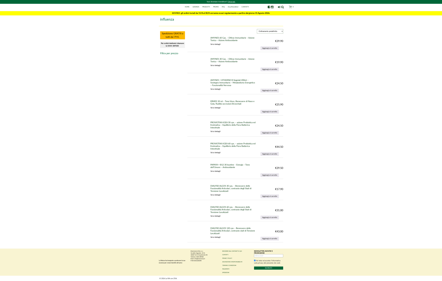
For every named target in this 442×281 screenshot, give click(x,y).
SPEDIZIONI (225, 272)
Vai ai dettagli (215, 44)
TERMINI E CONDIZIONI (229, 265)
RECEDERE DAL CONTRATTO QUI (232, 251)
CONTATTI (245, 7)
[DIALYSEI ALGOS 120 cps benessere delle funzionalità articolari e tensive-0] (191, 233)
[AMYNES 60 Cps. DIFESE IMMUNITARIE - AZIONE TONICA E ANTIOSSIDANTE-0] (191, 42)
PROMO (216, 7)
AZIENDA (196, 7)
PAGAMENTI (225, 269)
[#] (282, 7)
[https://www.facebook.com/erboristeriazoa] (269, 7)
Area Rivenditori (233, 7)
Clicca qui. (231, 2)
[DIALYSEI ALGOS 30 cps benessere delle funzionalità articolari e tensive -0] (191, 190)
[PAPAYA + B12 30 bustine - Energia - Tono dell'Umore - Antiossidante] (193, 169)
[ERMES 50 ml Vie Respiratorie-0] (193, 106)
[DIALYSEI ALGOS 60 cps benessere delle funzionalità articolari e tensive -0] (191, 212)
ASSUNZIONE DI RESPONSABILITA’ (232, 261)
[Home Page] (161, 9)
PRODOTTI (206, 7)
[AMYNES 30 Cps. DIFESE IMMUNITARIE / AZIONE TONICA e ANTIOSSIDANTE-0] (192, 63)
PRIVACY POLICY (227, 258)
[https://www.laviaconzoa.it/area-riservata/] (279, 7)
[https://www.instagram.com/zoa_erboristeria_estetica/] (272, 7)
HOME (187, 7)
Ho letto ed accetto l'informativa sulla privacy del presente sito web (267, 262)
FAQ (223, 7)
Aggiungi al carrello (269, 48)
